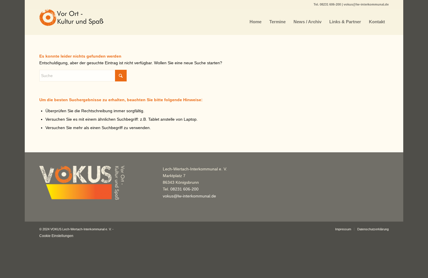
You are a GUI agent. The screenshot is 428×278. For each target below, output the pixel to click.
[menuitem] (255, 22)
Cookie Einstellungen (56, 236)
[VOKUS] (71, 22)
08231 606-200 (331, 4)
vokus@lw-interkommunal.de (366, 4)
